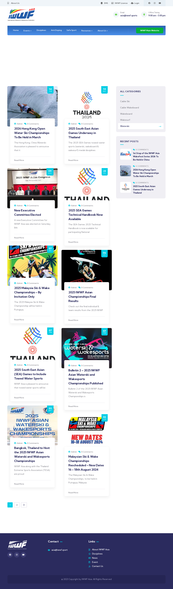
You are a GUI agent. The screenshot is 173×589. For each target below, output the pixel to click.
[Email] (116, 14)
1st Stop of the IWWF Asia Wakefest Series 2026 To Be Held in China (146, 156)
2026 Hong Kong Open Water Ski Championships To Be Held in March (31, 133)
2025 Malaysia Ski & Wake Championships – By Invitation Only (31, 292)
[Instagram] (155, 3)
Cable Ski (125, 101)
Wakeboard (126, 113)
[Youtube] (160, 3)
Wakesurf (125, 120)
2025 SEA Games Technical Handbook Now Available (85, 214)
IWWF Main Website (149, 30)
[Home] (21, 14)
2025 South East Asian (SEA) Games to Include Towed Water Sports (30, 374)
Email (122, 12)
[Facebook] (149, 3)
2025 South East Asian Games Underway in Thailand (83, 133)
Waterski (124, 126)
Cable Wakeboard (129, 107)
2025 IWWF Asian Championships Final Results (82, 296)
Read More (19, 160)
